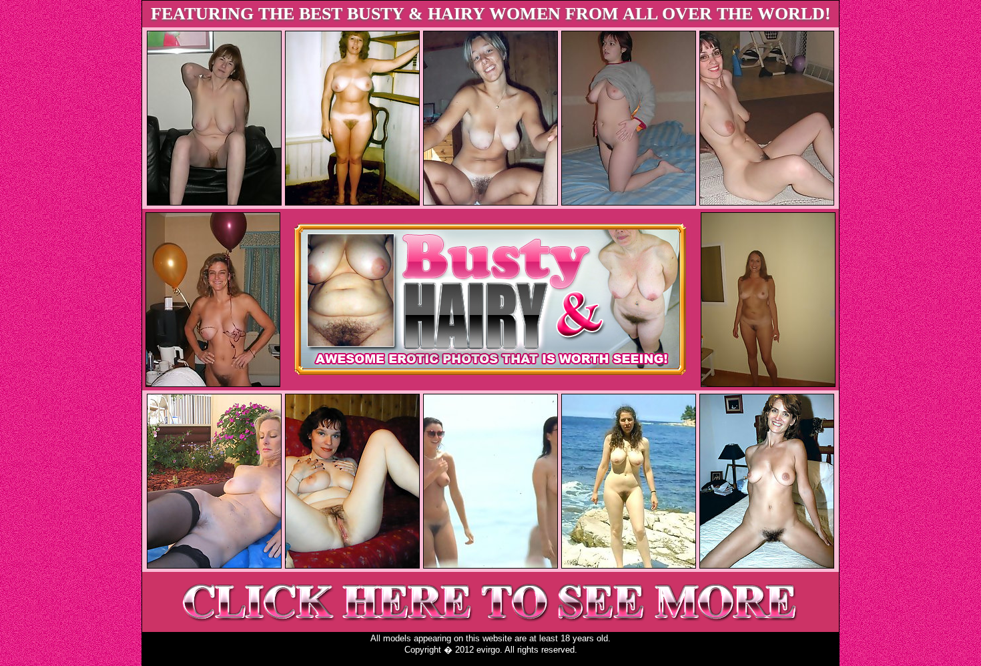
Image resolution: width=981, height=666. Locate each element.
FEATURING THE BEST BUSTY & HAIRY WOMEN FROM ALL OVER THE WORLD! (491, 13)
